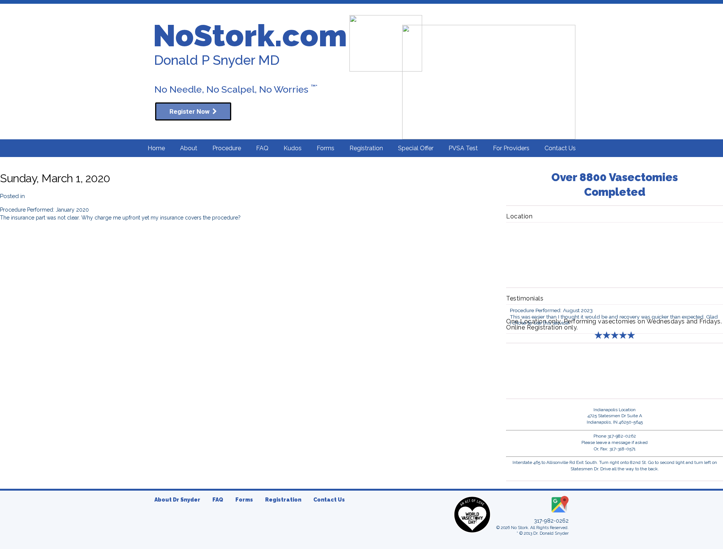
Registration (366, 148)
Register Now (190, 111)
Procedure (226, 148)
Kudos (293, 148)
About (188, 148)
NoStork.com (250, 36)
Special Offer (415, 148)
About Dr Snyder (177, 500)
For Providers (511, 148)
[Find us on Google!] (559, 513)
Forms (325, 148)
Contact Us (560, 148)
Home (156, 148)
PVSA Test (463, 148)
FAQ (262, 148)
